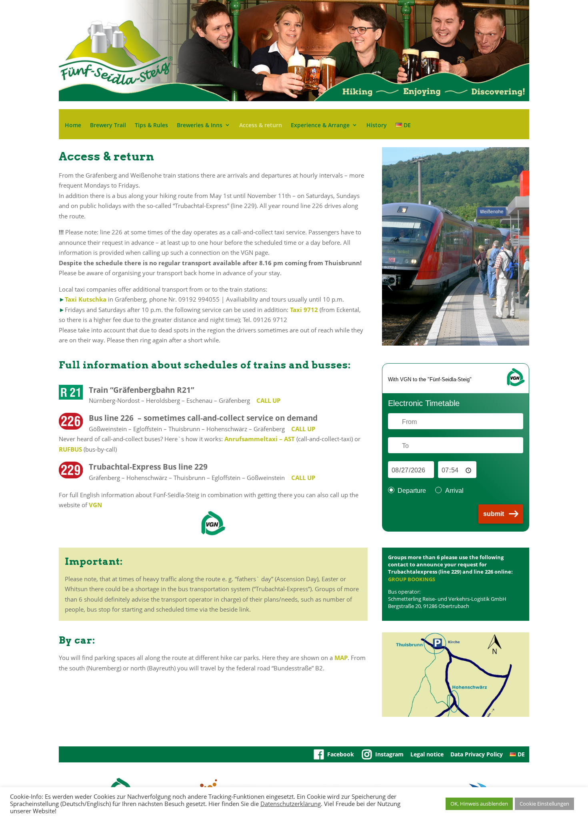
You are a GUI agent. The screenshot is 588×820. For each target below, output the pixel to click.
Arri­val (454, 490)
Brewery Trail (108, 125)
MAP (341, 657)
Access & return (260, 125)
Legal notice (427, 754)
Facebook (340, 754)
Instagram (389, 754)
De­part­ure (412, 490)
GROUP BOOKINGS (411, 579)
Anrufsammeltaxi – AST (260, 438)
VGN (95, 504)
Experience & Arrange (320, 125)
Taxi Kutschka (85, 299)
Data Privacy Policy (476, 754)
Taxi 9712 (304, 309)
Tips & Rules (151, 125)
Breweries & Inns (199, 125)
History (376, 125)
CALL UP (268, 400)
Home (73, 125)
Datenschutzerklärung (290, 804)
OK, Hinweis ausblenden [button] (479, 803)
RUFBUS (70, 449)
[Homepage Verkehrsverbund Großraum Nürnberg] (515, 385)
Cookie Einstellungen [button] (544, 803)
